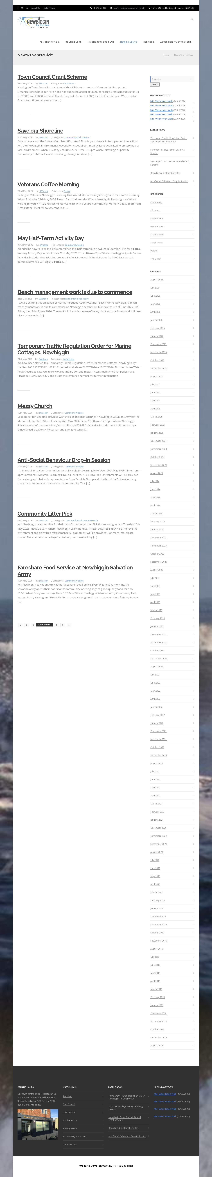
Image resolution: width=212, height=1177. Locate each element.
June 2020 (155, 868)
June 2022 (155, 682)
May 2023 (155, 594)
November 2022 (158, 642)
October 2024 (157, 457)
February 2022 (157, 715)
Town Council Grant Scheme (52, 77)
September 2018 (158, 1037)
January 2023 (156, 626)
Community (71, 137)
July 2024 (154, 481)
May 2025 (155, 400)
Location (67, 1096)
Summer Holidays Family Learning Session (167, 151)
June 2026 (155, 295)
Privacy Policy (70, 1128)
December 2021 (158, 731)
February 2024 (157, 521)
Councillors (73, 42)
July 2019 (154, 956)
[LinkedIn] (27, 8)
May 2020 (155, 876)
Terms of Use (70, 1144)
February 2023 (157, 618)
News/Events (128, 42)
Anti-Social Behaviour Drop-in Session (64, 460)
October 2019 (157, 932)
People (67, 191)
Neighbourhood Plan (101, 42)
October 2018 (157, 1029)
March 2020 (156, 892)
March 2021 (156, 803)
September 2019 (158, 940)
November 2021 (158, 739)
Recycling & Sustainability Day (165, 172)
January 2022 (156, 723)
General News (157, 226)
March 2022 (156, 707)
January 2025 (156, 432)
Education (155, 210)
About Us (36, 8)
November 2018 (158, 1021)
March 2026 (156, 320)
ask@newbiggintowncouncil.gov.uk (129, 8)
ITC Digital (118, 1165)
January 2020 (156, 908)
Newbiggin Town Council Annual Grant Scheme (169, 163)
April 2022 (155, 698)
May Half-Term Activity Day (51, 238)
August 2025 (156, 376)
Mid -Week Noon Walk (161, 101)
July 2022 (154, 674)
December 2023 (158, 537)
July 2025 (154, 384)
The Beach (155, 258)
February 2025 (157, 424)
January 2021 (156, 819)
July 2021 (154, 771)
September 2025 (158, 368)
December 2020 (158, 827)
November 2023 (158, 545)
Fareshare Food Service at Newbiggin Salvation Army (75, 570)
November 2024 (158, 449)
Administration (49, 42)
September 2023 (158, 561)
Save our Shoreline (40, 130)
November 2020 (158, 836)
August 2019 (156, 948)
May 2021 (155, 787)
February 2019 (157, 997)
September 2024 (158, 465)
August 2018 (156, 1045)
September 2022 (158, 658)
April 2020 (155, 884)
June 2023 (155, 586)
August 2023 (156, 570)
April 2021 (155, 795)
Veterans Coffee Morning (48, 184)
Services (148, 42)
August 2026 (156, 279)
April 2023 (155, 602)
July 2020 (154, 860)
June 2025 (155, 392)
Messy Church (35, 406)
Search (154, 84)
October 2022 (157, 650)
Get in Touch (49, 8)
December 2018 (158, 1013)
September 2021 (158, 755)
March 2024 (156, 513)
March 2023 (156, 610)
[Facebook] (18, 8)
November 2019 (158, 924)
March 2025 (156, 416)
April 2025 (155, 408)
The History (69, 1112)
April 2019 (155, 981)
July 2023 (154, 578)
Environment (83, 137)
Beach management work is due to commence (75, 292)
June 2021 (155, 779)
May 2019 (155, 973)
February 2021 (157, 811)
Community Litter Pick (45, 514)
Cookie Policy (70, 1120)
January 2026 (156, 336)
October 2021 (157, 747)
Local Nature (156, 234)
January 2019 (156, 1005)
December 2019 (158, 916)
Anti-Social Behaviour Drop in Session (169, 181)
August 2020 (156, 852)
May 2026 (155, 303)
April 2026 (155, 312)
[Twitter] (23, 8)
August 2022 (156, 666)
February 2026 (157, 328)
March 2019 (156, 989)
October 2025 (157, 360)
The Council (69, 1104)
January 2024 (156, 529)
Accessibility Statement (175, 42)
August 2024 (156, 473)
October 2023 (157, 553)
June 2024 (155, 489)
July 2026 (154, 287)
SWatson (43, 83)
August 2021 (156, 763)
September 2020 (158, 844)
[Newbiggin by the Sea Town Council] (34, 22)
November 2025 (158, 352)
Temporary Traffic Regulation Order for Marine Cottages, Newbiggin (74, 349)
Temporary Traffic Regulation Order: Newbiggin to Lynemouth (168, 140)
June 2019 (155, 965)
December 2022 (158, 634)
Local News (68, 83)
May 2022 (155, 690)
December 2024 (158, 441)
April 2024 (155, 505)
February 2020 (157, 900)
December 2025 (158, 344)
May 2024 (155, 497)
